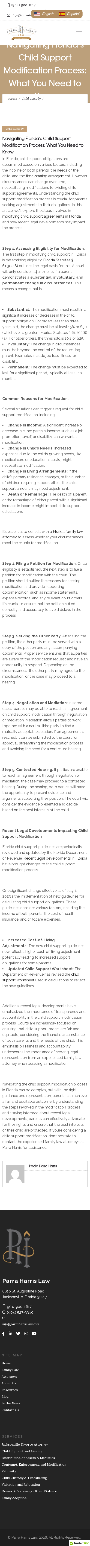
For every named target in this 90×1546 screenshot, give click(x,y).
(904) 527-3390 (19, 1312)
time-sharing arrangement (48, 176)
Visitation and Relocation (21, 1484)
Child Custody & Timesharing (24, 1478)
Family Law (10, 1370)
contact (9, 1142)
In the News (11, 1403)
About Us (9, 1383)
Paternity (9, 1471)
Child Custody (31, 98)
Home (12, 98)
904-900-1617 (19, 1306)
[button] (69, 14)
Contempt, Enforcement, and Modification (34, 1464)
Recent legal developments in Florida (55, 858)
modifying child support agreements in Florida (41, 216)
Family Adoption (14, 1498)
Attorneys (9, 1376)
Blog (5, 1396)
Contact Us (10, 1410)
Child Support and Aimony (22, 1451)
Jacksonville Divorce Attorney (25, 1444)
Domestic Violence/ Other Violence (29, 1491)
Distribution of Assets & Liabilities (28, 1458)
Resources (10, 1390)
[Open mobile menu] (80, 32)
